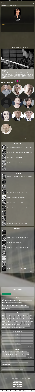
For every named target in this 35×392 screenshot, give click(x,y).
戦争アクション (14, 302)
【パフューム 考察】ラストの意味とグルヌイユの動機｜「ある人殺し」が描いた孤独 (19, 218)
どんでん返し (4, 318)
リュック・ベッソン (20, 354)
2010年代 (17, 369)
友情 (20, 321)
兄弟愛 (10, 321)
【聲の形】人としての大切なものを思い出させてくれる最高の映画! (16, 162)
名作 (28, 321)
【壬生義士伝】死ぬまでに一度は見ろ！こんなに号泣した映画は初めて (17, 223)
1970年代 (3, 369)
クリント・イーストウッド (8, 351)
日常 (3, 324)
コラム (28, 390)
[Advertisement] (17, 39)
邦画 (2, 70)
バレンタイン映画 (10, 318)
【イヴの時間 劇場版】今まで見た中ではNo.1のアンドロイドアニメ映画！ (17, 207)
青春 (23, 327)
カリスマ (4, 315)
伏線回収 (4, 321)
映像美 (6, 324)
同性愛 (26, 321)
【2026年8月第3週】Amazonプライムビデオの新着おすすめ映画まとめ (17, 247)
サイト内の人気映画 (17, 173)
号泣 (22, 321)
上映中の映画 (24, 390)
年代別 (17, 368)
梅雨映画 (19, 324)
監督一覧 (20, 390)
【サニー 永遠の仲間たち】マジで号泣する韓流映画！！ (15, 157)
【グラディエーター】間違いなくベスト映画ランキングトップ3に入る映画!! (18, 212)
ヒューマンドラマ (29, 300)
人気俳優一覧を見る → (30, 346)
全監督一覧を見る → (30, 357)
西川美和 (9, 354)
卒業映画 (17, 321)
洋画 (3, 299)
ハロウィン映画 (16, 318)
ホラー (4, 302)
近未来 (21, 327)
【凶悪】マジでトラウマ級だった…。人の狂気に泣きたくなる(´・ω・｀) (17, 202)
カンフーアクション (9, 315)
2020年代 (21, 369)
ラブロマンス (8, 302)
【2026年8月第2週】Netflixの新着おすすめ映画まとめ (15, 263)
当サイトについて (17, 382)
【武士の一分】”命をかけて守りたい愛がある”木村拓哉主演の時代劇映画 (15, 72)
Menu (31, 390)
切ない (13, 321)
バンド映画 (20, 318)
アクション (7, 300)
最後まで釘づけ (14, 324)
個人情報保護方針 (17, 386)
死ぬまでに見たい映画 (24, 324)
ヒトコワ (31, 318)
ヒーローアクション (26, 318)
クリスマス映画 (15, 315)
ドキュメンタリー (22, 300)
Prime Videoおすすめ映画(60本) (24, 362)
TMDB (13, 138)
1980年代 (7, 369)
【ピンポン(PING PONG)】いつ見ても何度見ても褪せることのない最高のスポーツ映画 (19, 152)
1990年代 (10, 369)
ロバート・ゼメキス (14, 354)
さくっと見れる (25, 315)
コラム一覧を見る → (30, 271)
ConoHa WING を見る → (6, 293)
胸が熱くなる (8, 327)
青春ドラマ (20, 302)
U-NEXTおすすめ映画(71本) (6, 364)
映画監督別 (17, 349)
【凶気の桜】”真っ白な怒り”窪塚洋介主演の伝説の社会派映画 (16, 197)
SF (3, 300)
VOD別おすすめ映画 (17, 361)
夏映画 (32, 321)
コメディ (12, 300)
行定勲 (25, 354)
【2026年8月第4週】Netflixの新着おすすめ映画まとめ (15, 242)
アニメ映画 (9, 305)
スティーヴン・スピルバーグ (23, 351)
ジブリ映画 (30, 315)
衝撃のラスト (16, 327)
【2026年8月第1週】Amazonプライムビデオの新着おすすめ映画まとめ (17, 268)
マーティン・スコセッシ (16, 351)
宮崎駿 (3, 351)
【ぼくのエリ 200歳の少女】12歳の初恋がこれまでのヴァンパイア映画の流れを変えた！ (20, 147)
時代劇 (5, 70)
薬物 (12, 327)
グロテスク (20, 315)
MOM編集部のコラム (17, 228)
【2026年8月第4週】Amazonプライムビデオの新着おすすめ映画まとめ (17, 237)
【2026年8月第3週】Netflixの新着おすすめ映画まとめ (15, 252)
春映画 (10, 324)
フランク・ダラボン (4, 354)
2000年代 (14, 369)
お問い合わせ (17, 384)
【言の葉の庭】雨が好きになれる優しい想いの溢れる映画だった (16, 167)
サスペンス (16, 300)
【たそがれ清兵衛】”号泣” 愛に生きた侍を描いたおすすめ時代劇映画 (17, 192)
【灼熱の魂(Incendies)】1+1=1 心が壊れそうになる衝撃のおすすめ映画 (17, 181)
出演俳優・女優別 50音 (17, 331)
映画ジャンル (17, 297)
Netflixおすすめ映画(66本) (14, 362)
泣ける (29, 324)
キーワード (17, 312)
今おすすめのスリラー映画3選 (11, 232)
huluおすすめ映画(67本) (6, 362)
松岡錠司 (28, 354)
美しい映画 (4, 327)
